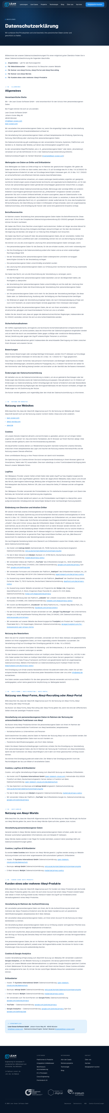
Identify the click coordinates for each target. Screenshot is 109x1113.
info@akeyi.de (77, 673)
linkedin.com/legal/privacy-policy (59, 601)
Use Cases (34, 4)
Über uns (70, 4)
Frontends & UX (42, 1080)
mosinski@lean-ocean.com (52, 156)
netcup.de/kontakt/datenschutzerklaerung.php (43, 551)
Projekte (44, 4)
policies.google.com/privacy (17, 617)
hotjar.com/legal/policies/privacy (38, 594)
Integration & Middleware (45, 1063)
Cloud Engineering (43, 1076)
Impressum (67, 1103)
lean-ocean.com (11, 124)
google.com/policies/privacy (69, 565)
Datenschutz (77, 1103)
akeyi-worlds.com (14, 422)
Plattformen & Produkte (45, 1059)
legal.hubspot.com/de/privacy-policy (70, 574)
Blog (62, 4)
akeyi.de (10, 425)
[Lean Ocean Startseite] (10, 4)
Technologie (54, 4)
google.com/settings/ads (20, 567)
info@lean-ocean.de (12, 1071)
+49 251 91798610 (12, 1074)
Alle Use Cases (66, 1059)
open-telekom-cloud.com (55, 776)
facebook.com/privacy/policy (46, 608)
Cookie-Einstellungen (96, 1103)
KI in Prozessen (42, 1073)
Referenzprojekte (67, 1063)
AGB (85, 1103)
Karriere (79, 4)
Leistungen (24, 4)
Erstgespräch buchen (95, 4)
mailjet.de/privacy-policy (34, 558)
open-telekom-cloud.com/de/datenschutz (41, 782)
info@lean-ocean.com (13, 121)
